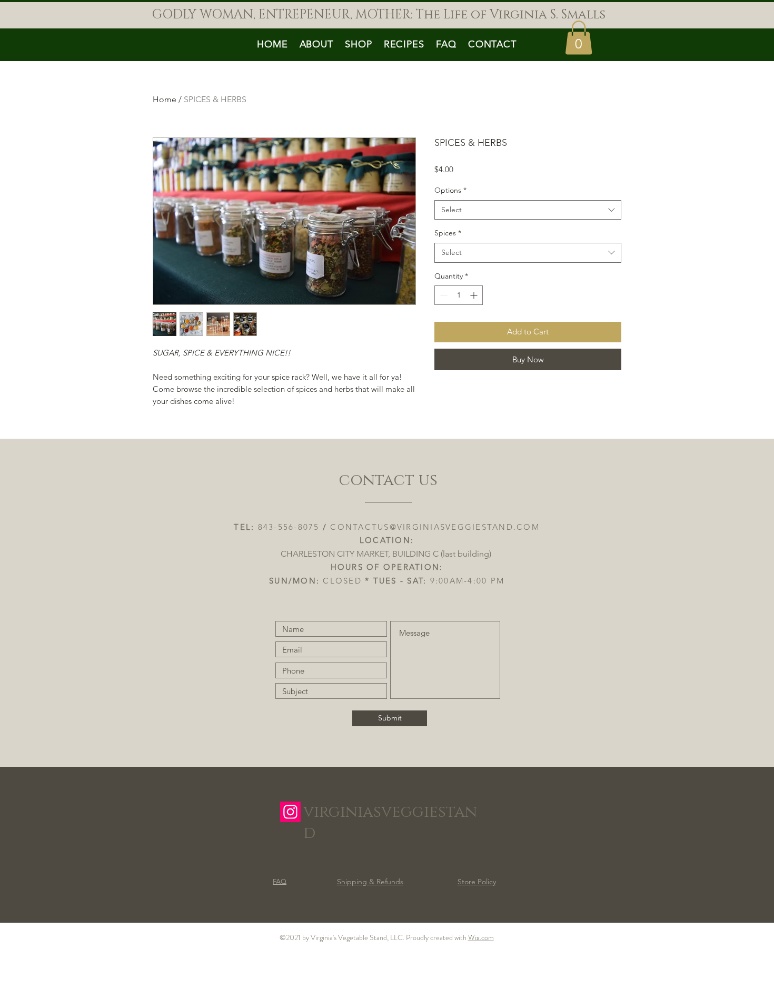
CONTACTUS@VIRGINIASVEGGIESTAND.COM (435, 527)
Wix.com (481, 937)
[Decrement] (442, 295)
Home (164, 99)
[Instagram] (290, 812)
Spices (447, 233)
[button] (578, 38)
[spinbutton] (458, 295)
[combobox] (527, 210)
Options (450, 190)
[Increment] (474, 295)
